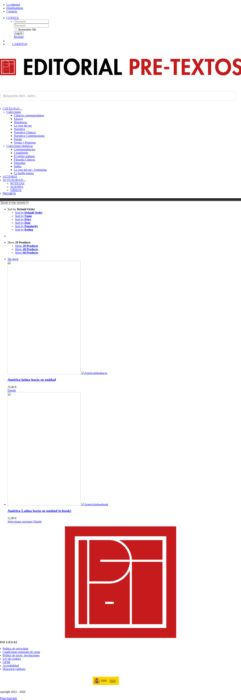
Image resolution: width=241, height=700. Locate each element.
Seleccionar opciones (20, 521)
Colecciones (13, 112)
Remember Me (27, 29)
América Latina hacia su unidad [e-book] (39, 511)
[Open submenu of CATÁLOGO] (20, 109)
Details (12, 390)
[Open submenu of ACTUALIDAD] (24, 181)
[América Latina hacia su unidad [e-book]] (124, 448)
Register (19, 37)
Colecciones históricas (19, 146)
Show (26, 245)
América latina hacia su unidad (32, 380)
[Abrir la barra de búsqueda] (124, 40)
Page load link (8, 698)
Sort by (29, 212)
